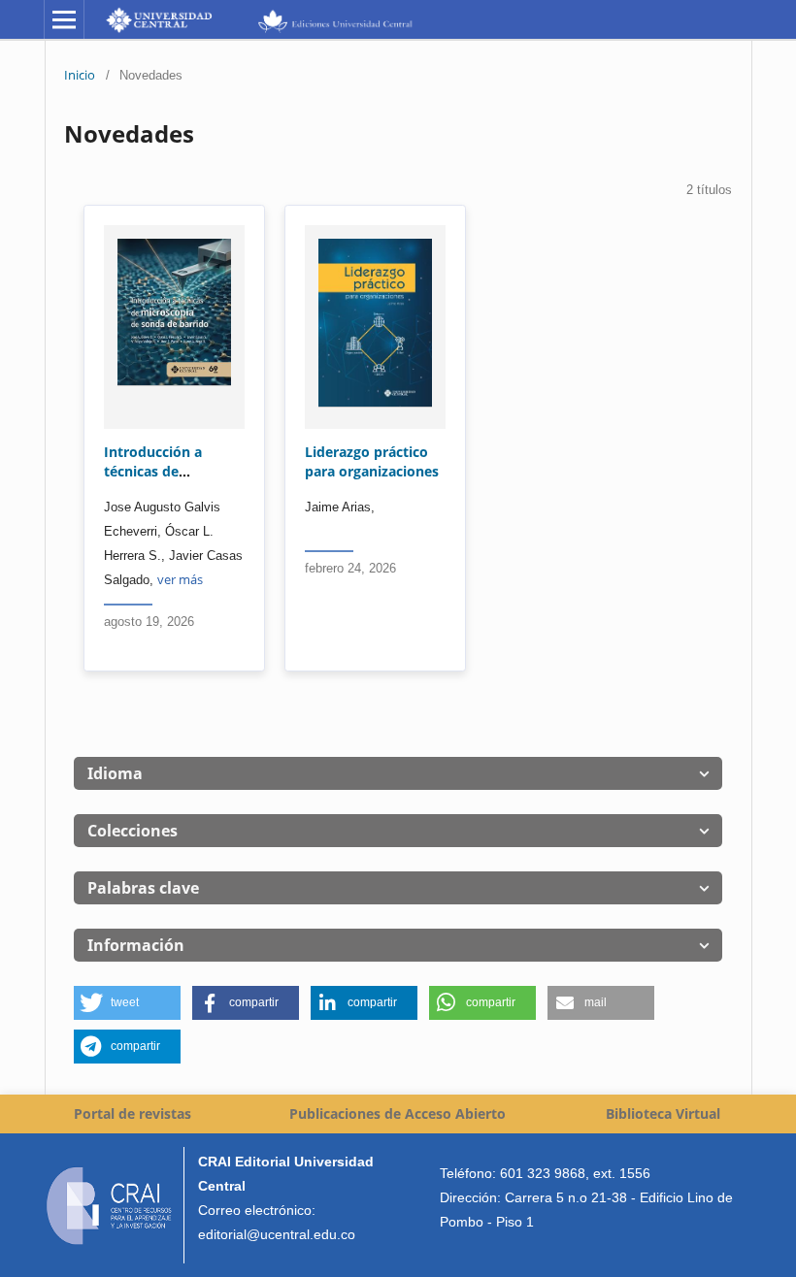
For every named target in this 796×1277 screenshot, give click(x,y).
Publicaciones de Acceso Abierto (397, 1113)
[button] (127, 1003)
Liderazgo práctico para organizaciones (372, 461)
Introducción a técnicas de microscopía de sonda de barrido (161, 480)
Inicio (79, 74)
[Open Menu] (64, 19)
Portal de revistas (132, 1113)
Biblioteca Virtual (663, 1113)
